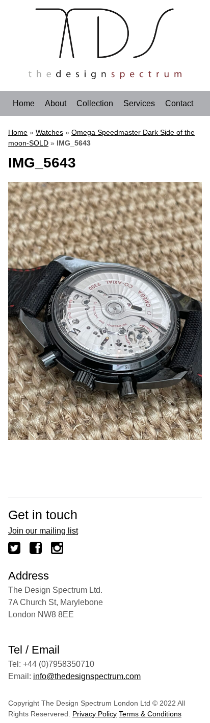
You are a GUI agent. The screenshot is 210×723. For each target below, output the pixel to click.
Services (139, 104)
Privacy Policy (94, 714)
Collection (94, 104)
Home (24, 104)
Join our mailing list (43, 530)
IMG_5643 (42, 163)
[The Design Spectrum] (105, 76)
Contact (179, 104)
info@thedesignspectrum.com (87, 676)
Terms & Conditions (150, 714)
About (55, 104)
